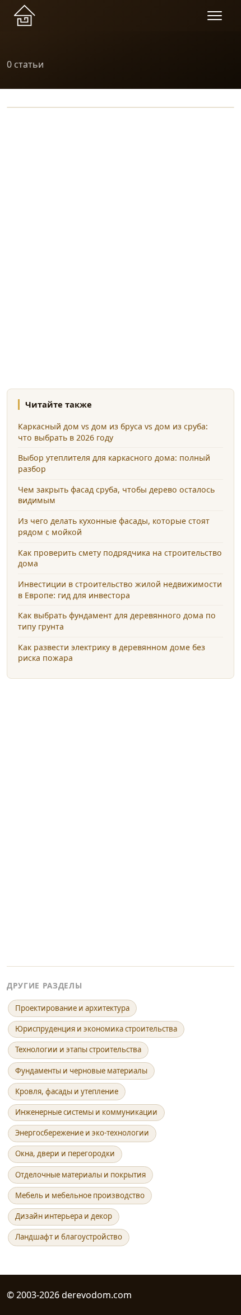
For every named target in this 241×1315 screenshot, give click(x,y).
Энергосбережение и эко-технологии (82, 1133)
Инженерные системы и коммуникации (86, 1112)
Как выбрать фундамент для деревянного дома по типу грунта (117, 621)
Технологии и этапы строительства (78, 1049)
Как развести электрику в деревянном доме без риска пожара (111, 653)
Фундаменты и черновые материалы (81, 1071)
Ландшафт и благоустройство (68, 1237)
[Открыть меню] (216, 15)
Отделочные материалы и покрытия (80, 1175)
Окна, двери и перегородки (65, 1153)
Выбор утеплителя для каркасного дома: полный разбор (114, 463)
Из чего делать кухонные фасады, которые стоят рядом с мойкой (114, 526)
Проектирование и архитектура (72, 1008)
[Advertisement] (120, 241)
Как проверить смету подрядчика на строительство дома (120, 558)
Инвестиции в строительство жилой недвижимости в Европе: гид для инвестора (120, 589)
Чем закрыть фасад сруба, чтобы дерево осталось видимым (116, 495)
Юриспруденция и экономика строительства (96, 1029)
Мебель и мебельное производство (80, 1195)
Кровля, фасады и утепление (66, 1091)
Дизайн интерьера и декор (63, 1216)
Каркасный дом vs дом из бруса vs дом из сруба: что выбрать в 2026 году (113, 432)
